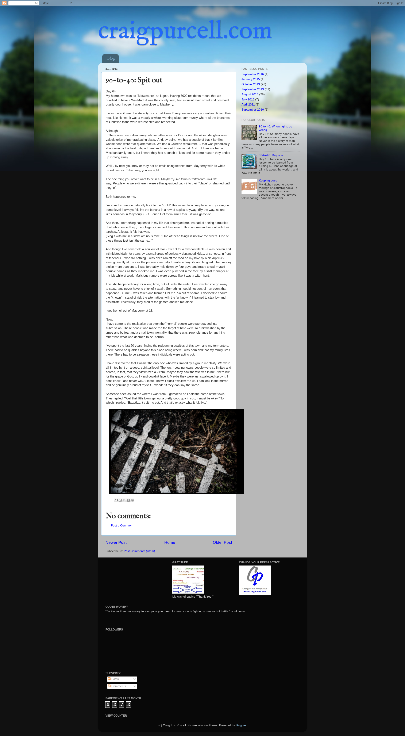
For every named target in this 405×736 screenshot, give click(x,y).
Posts (115, 679)
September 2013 (253, 89)
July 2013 (248, 99)
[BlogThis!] (120, 500)
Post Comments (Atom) (139, 551)
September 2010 (253, 109)
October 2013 (251, 84)
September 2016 (253, 74)
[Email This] (116, 500)
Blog (111, 58)
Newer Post (116, 542)
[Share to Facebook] (128, 500)
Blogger (241, 725)
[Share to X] (124, 500)
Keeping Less (268, 180)
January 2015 (251, 79)
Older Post (222, 542)
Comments (118, 686)
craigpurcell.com (185, 31)
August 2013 (250, 94)
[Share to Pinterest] (132, 500)
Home (169, 542)
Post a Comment (122, 525)
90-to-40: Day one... (272, 155)
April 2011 (248, 104)
